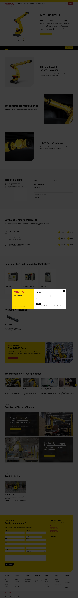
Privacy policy (23, 306)
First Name (38, 294)
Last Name (52, 294)
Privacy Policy (51, 305)
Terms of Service (57, 305)
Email (37, 298)
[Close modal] (64, 291)
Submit (38, 303)
